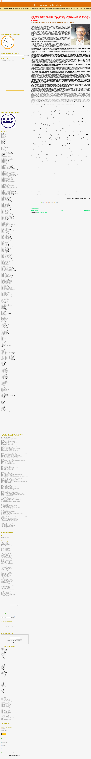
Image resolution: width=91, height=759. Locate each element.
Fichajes (2, 564)
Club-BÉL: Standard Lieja (5, 197)
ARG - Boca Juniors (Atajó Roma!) (7, 444)
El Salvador (3, 316)
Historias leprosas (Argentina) (6, 573)
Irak (1, 346)
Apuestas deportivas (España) (6, 545)
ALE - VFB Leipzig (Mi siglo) (6, 437)
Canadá (2, 151)
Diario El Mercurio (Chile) (5, 705)
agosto (2, 658)
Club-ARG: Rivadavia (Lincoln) (6, 188)
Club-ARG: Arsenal (4, 160)
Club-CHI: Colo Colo (4, 210)
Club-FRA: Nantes (4, 245)
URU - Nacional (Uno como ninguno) (7, 526)
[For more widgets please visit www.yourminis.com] (14, 613)
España (2, 322)
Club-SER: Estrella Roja (5, 283)
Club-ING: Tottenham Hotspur (6, 260)
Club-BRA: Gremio (4, 206)
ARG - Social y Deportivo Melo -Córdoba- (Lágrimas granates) (12, 493)
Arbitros (2, 138)
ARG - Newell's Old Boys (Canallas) (7, 468)
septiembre (3, 659)
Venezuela (3, 409)
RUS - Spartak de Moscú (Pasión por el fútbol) (9, 520)
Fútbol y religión (4, 335)
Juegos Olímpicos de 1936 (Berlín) (7, 354)
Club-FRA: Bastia (4, 242)
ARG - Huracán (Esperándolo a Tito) (7, 462)
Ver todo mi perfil (4, 730)
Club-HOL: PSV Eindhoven (6, 248)
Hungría (2, 342)
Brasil (2, 148)
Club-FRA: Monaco (4, 244)
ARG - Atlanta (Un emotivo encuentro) (7, 439)
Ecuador (2, 308)
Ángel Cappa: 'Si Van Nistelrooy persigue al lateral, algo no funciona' (53, 22)
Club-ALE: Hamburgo (5, 157)
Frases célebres (4, 327)
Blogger (18, 755)
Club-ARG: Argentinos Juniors (6, 159)
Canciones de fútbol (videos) (6, 153)
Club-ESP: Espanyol (4, 231)
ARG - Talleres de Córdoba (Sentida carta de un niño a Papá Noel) (13, 494)
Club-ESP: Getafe (4, 232)
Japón (2, 350)
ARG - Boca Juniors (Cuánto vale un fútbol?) (9, 446)
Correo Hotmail (3, 698)
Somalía (2, 399)
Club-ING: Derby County (5, 252)
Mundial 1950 (3, 370)
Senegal (2, 398)
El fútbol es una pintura (5, 313)
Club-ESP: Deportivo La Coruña (6, 230)
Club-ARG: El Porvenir (5, 170)
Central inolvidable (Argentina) (6, 553)
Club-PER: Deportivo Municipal (6, 275)
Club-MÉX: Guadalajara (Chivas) (7, 268)
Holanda (2, 341)
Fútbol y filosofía (4, 330)
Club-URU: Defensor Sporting (6, 287)
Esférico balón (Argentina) (5, 562)
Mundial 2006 (3, 382)
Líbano (2, 363)
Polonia (2, 392)
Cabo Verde (3, 150)
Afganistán (3, 132)
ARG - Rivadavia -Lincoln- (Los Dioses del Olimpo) (10, 479)
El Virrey (2, 317)
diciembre (2, 650)
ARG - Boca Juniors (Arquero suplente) (8, 443)
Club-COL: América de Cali (6, 217)
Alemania (2, 134)
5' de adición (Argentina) (5, 542)
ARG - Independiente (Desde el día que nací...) (9, 465)
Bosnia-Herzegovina (4, 147)
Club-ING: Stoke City (4, 259)
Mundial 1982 (3, 377)
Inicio (62, 210)
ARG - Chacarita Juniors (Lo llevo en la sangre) (9, 450)
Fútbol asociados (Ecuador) (6, 565)
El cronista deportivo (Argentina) (7, 559)
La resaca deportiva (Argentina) (6, 583)
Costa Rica (3, 302)
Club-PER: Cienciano (5, 274)
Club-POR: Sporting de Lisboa (6, 280)
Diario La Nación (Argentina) (6, 710)
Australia (2, 142)
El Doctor (2, 311)
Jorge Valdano (3, 351)
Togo (2, 403)
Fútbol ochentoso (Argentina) (6, 567)
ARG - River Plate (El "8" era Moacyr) (7, 480)
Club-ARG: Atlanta (4, 161)
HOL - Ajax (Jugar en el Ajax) (6, 512)
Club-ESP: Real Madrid (5, 234)
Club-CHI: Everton (4, 211)
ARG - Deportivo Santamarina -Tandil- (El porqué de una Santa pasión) (14, 453)
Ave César (3, 144)
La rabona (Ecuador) (4, 582)
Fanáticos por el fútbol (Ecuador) (7, 563)
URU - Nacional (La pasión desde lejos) (8, 523)
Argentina (2, 140)
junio (2, 656)
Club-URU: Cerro (4, 285)
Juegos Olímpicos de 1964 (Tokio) (7, 356)
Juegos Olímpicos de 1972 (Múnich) (7, 357)
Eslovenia (2, 321)
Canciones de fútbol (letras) (6, 152)
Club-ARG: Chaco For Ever (6, 166)
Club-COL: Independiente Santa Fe (7, 218)
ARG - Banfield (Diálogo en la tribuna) (8, 441)
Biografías (3, 145)
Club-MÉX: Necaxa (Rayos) (6, 269)
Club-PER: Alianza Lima (5, 273)
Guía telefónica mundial (5, 715)
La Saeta (2, 361)
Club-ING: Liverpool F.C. (5, 253)
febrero (2, 652)
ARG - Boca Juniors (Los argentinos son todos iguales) (11, 448)
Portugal (2, 393)
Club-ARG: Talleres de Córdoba (6, 194)
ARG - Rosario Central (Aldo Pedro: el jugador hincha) (11, 484)
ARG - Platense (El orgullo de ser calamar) (8, 471)
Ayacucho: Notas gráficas (5, 548)
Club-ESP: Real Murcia (5, 235)
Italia (2, 348)
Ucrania (2, 407)
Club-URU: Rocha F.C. (5, 293)
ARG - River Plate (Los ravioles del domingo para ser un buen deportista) (14, 481)
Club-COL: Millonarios (5, 220)
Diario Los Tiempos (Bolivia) (6, 712)
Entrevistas (3, 319)
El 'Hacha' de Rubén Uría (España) (7, 558)
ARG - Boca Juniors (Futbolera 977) (7, 447)
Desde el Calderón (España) (6, 556)
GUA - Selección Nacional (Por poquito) (8, 511)
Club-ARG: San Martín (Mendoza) (7, 192)
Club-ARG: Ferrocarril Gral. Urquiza (7, 172)
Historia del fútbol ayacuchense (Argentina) (9, 571)
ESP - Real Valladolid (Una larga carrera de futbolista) (10, 507)
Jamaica (2, 349)
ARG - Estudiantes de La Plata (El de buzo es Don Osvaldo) (11, 456)
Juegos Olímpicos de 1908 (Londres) (7, 352)
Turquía (2, 406)
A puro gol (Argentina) (5, 543)
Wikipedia (2, 718)
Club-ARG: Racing (4, 186)
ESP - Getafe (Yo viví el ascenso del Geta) (8, 502)
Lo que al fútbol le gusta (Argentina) (7, 585)
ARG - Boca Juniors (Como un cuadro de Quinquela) (10, 445)
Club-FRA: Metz (4, 243)
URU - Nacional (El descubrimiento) (7, 521)
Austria (2, 143)
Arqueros (2, 141)
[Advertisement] (55, 13)
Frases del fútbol (4, 328)
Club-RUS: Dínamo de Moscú (6, 281)
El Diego (2, 310)
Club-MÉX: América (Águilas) (6, 267)
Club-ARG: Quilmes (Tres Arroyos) (7, 185)
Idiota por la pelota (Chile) (5, 576)
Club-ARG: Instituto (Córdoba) (6, 178)
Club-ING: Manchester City (6, 254)
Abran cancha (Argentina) (5, 544)
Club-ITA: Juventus (4, 264)
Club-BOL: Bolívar (4, 199)
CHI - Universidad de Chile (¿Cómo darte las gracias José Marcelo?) (13, 496)
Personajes (3, 390)
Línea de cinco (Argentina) (5, 586)
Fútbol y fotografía (4, 331)
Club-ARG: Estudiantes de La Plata (7, 171)
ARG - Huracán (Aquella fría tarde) (7, 461)
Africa (2, 133)
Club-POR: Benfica (4, 278)
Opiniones (3, 386)
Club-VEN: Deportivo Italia (5, 296)
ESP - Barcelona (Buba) (5, 500)
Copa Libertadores (4, 299)
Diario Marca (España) (5, 713)
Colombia (2, 297)
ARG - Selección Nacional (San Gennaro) (8, 491)
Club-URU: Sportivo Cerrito (6, 294)
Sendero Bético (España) (5, 590)
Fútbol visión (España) (5, 569)
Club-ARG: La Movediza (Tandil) (7, 179)
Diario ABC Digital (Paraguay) (6, 701)
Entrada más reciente (35, 210)
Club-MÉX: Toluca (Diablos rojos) (7, 271)
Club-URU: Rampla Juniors (6, 291)
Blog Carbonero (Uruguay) (6, 550)
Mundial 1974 (3, 375)
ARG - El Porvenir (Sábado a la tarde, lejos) (9, 454)
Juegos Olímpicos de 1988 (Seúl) (7, 358)
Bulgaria (2, 149)
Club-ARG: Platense (4, 183)
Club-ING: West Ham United (6, 261)
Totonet (3, 728)
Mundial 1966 (3, 373)
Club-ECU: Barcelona (5, 221)
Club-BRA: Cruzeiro (4, 203)
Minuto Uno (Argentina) (5, 716)
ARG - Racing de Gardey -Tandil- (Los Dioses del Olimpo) (11, 478)
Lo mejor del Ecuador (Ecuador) (6, 584)
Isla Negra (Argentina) (5, 577)
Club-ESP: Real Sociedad (5, 237)
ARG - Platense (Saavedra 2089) (7, 473)
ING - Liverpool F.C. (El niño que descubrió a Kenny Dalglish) (12, 513)
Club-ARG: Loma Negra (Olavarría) (7, 181)
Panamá (2, 387)
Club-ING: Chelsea (4, 251)
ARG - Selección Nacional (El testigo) (7, 489)
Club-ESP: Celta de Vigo (5, 229)
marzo (2, 653)
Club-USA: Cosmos (4, 295)
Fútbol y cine (3, 329)
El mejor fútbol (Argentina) (5, 561)
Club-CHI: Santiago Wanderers (6, 214)
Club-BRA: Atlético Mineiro (5, 201)
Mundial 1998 (3, 380)
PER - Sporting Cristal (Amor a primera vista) (9, 518)
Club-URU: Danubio (4, 286)
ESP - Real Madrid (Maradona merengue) (8, 504)
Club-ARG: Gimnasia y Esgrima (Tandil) (8, 175)
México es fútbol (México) (5, 588)
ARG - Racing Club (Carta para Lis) (7, 475)
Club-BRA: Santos (4, 208)
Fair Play (2, 323)
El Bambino (3, 309)
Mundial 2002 (3, 381)
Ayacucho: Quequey (4, 549)
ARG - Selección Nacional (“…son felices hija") (9, 492)
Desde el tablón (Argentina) (6, 557)
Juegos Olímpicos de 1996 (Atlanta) (7, 359)
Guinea (2, 339)
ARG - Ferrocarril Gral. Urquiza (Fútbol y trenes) (9, 457)
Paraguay (2, 388)
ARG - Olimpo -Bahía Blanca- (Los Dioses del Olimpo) (10, 470)
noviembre (3, 649)
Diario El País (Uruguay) (5, 707)
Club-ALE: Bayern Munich (5, 156)
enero (2, 651)
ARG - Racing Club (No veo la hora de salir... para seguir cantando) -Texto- (14, 476)
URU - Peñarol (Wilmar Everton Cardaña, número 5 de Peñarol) (12, 528)
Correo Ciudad (3, 697)
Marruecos (3, 366)
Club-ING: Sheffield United (5, 258)
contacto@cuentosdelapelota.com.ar (7, 60)
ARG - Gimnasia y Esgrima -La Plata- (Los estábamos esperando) (13, 460)
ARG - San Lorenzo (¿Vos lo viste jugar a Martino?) (10, 488)
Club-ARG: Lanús (4, 180)
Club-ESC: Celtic (4, 225)
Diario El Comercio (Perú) (5, 703)
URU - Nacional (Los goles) (6, 524)
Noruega (2, 385)
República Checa (4, 394)
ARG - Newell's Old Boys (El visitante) (7, 469)
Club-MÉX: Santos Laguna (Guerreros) (8, 270)
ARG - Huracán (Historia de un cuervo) (8, 463)
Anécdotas (3, 136)
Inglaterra (2, 344)
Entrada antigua (87, 210)
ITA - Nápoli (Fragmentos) (5, 514)
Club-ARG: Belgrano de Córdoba (7, 163)
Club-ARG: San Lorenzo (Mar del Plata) (8, 191)
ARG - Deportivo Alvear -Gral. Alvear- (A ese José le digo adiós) (12, 452)
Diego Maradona (4, 306)
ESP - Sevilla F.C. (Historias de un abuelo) (8, 509)
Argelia (2, 139)
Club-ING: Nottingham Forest (6, 257)
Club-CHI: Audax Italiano (5, 209)
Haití (2, 340)
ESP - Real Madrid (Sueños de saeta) (7, 506)
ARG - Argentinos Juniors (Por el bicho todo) (9, 438)
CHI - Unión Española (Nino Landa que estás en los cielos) (11, 497)
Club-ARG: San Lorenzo (5, 190)
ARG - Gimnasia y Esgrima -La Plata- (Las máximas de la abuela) (13, 459)
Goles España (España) (5, 570)
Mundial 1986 (3, 378)
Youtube (2, 720)
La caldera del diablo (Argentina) (7, 579)
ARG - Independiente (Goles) (6, 466)
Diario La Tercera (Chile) (5, 711)
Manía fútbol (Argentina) (5, 587)
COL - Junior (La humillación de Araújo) (8, 498)
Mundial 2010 (3, 383)
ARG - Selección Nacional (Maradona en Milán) (9, 490)
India (2, 343)
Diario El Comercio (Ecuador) (6, 702)
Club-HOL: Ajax (3, 247)
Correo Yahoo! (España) (5, 700)
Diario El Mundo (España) (5, 706)
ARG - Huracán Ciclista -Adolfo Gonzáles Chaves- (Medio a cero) (12, 464)
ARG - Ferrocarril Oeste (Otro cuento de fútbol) (9, 458)
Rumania (2, 396)
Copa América (3, 298)
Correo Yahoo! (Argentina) (5, 699)
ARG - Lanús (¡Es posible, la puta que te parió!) (9, 467)
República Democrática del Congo (7, 395)
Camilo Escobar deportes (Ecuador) (7, 552)
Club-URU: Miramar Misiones (6, 288)
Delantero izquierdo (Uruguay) (6, 555)
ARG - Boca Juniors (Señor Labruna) (7, 449)
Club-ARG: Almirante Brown (6, 158)
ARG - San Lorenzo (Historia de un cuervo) (8, 486)
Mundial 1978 (3, 376)
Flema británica (3, 324)
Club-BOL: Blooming (4, 198)
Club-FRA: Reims (4, 246)
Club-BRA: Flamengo (5, 204)
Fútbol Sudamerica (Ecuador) (6, 568)
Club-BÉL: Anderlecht (5, 196)
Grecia (2, 337)
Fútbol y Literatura (4, 333)
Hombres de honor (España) (6, 575)
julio (1, 657)
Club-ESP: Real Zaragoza (5, 239)
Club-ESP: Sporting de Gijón (6, 240)
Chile (2, 154)
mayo (2, 655)
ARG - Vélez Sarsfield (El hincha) (7, 495)
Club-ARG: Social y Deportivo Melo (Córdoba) (9, 193)
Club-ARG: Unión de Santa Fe (6, 195)
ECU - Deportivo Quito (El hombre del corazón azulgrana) (11, 499)
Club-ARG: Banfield (4, 162)
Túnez (2, 405)
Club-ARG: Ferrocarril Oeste (6, 173)
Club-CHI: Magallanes (5, 212)
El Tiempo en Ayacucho (5, 537)
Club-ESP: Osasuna (4, 233)
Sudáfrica (2, 400)
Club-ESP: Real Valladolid (5, 238)
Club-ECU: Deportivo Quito (6, 222)
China (2, 155)
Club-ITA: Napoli (4, 265)
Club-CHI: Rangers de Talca (6, 213)
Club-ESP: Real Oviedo (5, 236)
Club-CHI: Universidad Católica (6, 215)
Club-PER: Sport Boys (5, 276)
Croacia (2, 303)
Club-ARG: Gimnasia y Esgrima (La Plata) (8, 174)
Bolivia (2, 146)
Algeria (2, 135)
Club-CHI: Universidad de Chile (6, 216)
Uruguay (2, 408)
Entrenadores (3, 318)
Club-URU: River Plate (5, 292)
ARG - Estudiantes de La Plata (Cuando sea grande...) (10, 455)
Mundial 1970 (3, 374)
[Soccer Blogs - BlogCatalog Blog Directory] (9, 752)
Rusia (2, 397)
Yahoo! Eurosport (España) (6, 719)
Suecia (2, 401)
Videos (2, 410)
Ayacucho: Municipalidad (5, 547)
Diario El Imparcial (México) (6, 704)
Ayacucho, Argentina (8, 49)
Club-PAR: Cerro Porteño (5, 272)
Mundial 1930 (3, 367)
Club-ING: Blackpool (4, 250)
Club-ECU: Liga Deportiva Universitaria (8, 224)
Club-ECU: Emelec (4, 223)
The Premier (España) (5, 595)
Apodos (2, 137)
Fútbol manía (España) (5, 566)
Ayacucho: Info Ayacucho (5, 546)
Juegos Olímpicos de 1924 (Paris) (7, 353)
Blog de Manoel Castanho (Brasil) (7, 551)
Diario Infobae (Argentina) (5, 709)
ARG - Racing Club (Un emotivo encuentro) (9, 477)
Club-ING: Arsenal (4, 249)
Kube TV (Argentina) (4, 578)
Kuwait (2, 360)
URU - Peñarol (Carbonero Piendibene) (8, 527)
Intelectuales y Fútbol (5, 345)
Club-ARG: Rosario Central (6, 189)
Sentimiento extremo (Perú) (6, 591)
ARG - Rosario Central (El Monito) (7, 485)
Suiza (2, 402)
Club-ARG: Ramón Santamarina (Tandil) (8, 187)
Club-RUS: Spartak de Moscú (6, 282)
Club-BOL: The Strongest (5, 200)
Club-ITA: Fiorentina (4, 262)
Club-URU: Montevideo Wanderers (7, 289)
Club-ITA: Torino (4, 266)
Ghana (2, 336)
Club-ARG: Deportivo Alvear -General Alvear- (9, 169)
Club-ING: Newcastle (4, 256)
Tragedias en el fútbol (5, 404)
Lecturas (2, 362)
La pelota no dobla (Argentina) (6, 581)
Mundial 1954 (3, 371)
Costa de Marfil (3, 301)
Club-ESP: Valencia (4, 241)
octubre (2, 648)
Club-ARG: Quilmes (4, 184)
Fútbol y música (4, 334)
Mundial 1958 (3, 372)
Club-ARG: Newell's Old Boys (6, 182)
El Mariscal (3, 314)
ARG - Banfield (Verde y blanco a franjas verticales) (10, 442)
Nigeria (2, 384)
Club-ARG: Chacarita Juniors (6, 165)
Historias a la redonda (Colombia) (7, 572)
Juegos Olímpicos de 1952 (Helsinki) (7, 355)
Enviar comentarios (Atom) (42, 212)
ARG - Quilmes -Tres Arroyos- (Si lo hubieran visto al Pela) (11, 474)
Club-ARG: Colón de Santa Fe (6, 167)
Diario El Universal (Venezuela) (6, 708)
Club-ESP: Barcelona (5, 227)
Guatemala (3, 338)
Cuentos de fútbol (4, 304)
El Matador (3, 315)
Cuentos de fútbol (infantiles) (6, 305)
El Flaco (2, 312)
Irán (1, 347)
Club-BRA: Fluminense (5, 205)
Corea (2, 300)
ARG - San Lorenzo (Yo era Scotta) (7, 487)
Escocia (2, 320)
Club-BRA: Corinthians (5, 202)
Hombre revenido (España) (6, 574)
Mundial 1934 (3, 368)
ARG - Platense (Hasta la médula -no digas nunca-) (10, 472)
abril (1, 654)
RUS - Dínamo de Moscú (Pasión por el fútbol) (9, 519)
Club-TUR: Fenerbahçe (5, 284)
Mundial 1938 (3, 369)
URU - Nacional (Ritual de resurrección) (8, 525)
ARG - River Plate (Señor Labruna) (7, 482)
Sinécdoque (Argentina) (5, 592)
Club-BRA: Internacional (5, 207)
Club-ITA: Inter (3, 263)
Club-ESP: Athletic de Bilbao (6, 226)
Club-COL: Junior (4, 219)
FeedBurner (17, 642)
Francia (2, 326)
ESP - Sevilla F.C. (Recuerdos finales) (8, 510)
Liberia (2, 364)
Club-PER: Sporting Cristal (6, 277)
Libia (2, 365)
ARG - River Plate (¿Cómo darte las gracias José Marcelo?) (11, 483)
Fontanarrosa (3, 325)
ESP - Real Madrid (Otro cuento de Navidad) (9, 505)
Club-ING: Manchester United (6, 255)
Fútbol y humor (3, 332)
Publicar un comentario (35, 208)
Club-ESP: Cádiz (4, 228)
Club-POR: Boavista (4, 279)
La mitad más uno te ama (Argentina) (7, 580)
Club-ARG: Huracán (4, 176)
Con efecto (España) (4, 554)
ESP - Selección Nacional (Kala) (7, 508)
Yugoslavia (3, 411)
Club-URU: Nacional (4, 290)
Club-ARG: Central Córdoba (6, 164)
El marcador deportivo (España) (6, 560)
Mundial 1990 (3, 379)
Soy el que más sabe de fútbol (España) (8, 594)
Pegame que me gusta (5, 389)
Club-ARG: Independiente (5, 177)
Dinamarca (3, 307)
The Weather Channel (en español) (7, 717)
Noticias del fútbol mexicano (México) (7, 589)
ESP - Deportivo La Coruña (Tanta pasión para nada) (10, 501)
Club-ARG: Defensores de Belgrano (7, 168)
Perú (2, 391)
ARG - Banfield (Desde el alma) (6, 440)
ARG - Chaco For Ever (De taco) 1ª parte (8, 451)
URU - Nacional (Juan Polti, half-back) (8, 522)
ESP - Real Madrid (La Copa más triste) (8, 503)
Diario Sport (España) (5, 714)
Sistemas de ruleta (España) (6, 593)
